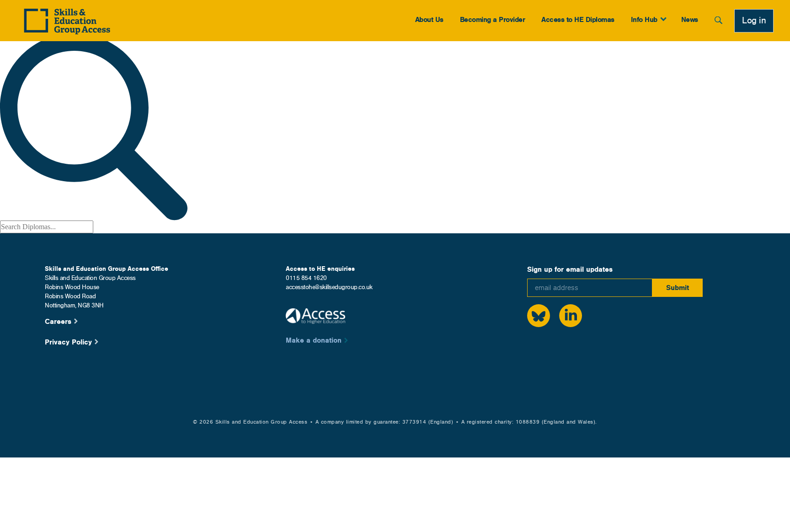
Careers (58, 321)
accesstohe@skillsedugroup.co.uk (329, 287)
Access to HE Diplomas (577, 19)
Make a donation (314, 340)
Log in (754, 20)
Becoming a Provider (492, 19)
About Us (429, 19)
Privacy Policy (68, 342)
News (689, 19)
